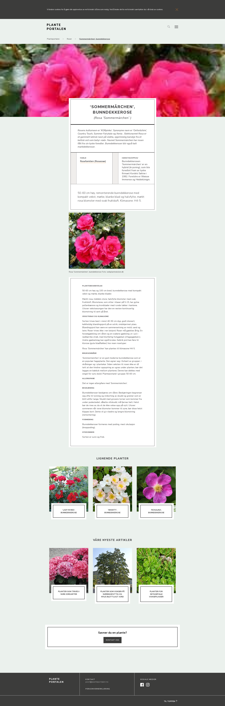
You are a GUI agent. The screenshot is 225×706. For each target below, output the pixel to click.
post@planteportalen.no (97, 682)
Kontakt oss (112, 640)
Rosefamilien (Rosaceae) (93, 161)
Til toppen (170, 701)
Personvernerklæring (98, 689)
